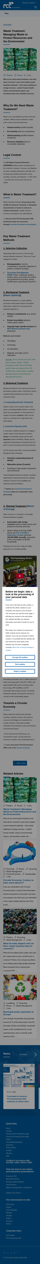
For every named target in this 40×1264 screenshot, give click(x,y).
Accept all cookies (20, 657)
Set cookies (20, 664)
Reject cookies (20, 671)
